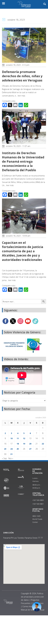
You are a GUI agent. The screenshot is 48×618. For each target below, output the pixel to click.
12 (24, 438)
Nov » (10, 458)
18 (18, 443)
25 (18, 449)
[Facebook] (5, 321)
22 (43, 443)
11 (18, 438)
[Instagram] (20, 321)
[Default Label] (28, 321)
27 (30, 449)
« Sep (4, 458)
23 (5, 449)
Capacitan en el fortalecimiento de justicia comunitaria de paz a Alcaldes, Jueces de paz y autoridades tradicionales (22, 251)
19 (24, 443)
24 (11, 449)
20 (30, 443)
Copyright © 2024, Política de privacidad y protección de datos (32, 596)
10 (11, 438)
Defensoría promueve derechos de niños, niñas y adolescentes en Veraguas (22, 76)
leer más (21, 95)
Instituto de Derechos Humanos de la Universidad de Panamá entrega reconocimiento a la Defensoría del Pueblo (23, 161)
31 (11, 454)
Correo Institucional (30, 606)
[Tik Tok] (35, 321)
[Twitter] (13, 321)
